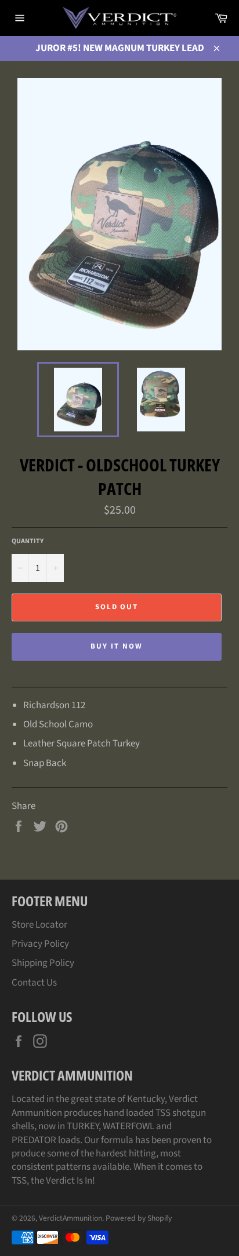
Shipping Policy (43, 963)
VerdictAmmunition (70, 1218)
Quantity (28, 541)
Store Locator (39, 925)
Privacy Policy (40, 944)
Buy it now (116, 646)
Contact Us (34, 983)
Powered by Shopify (139, 1218)
